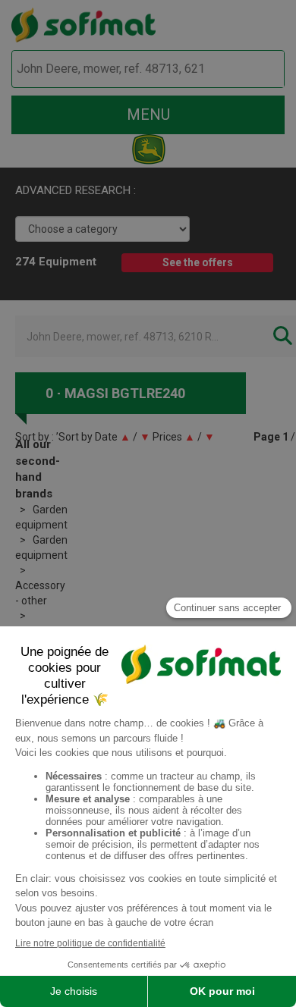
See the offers (197, 262)
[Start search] (255, 69)
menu (148, 114)
